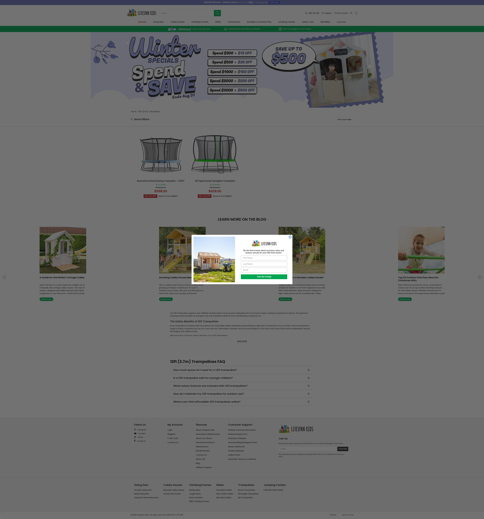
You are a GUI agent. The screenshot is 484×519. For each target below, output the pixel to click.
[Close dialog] (290, 237)
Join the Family (264, 277)
